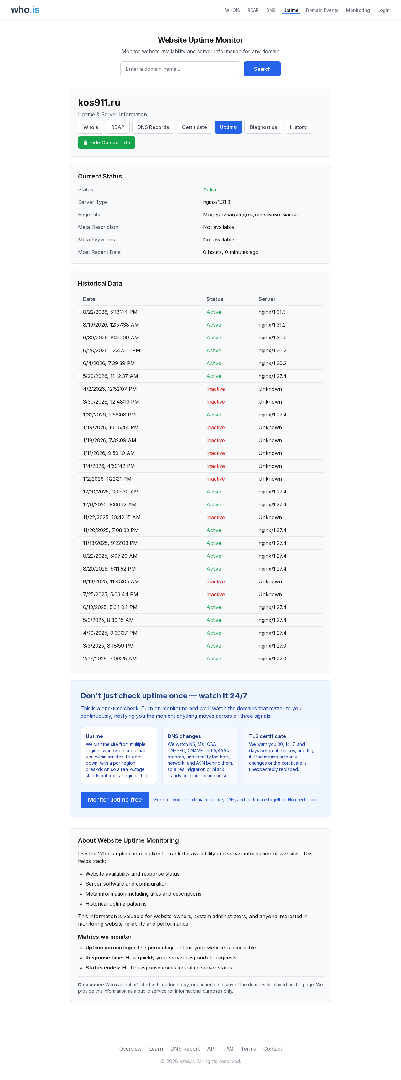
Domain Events (322, 10)
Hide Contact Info (109, 142)
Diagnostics (263, 127)
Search (262, 69)
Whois (90, 127)
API (211, 1049)
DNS (271, 10)
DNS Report (185, 1049)
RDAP (253, 10)
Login (384, 10)
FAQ (228, 1049)
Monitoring (358, 10)
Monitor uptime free (115, 799)
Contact (272, 1049)
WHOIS (232, 10)
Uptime (291, 10)
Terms (248, 1049)
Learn (156, 1049)
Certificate (194, 127)
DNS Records (153, 127)
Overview (130, 1049)
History (298, 127)
